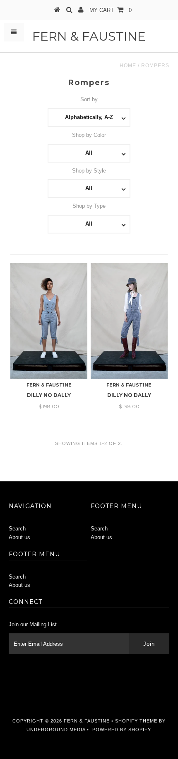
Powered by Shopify (121, 729)
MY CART (110, 10)
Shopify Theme (136, 720)
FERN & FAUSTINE (89, 36)
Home (128, 65)
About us (19, 537)
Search (17, 528)
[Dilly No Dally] (48, 321)
